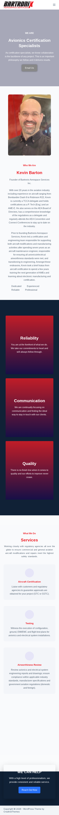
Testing (29, 623)
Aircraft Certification (29, 581)
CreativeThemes (12, 811)
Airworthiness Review (29, 665)
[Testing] (29, 614)
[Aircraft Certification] (29, 572)
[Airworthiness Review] (29, 656)
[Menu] (54, 5)
